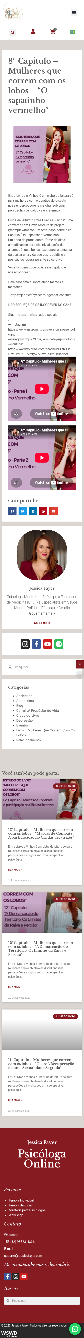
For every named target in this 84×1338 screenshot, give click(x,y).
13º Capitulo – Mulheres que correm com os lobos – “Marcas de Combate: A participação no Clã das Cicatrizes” (41, 833)
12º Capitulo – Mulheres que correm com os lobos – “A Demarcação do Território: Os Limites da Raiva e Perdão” (40, 949)
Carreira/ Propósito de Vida (37, 710)
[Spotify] (58, 644)
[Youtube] (47, 644)
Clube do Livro (27, 715)
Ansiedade (24, 696)
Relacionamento (28, 740)
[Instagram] (25, 644)
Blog (19, 706)
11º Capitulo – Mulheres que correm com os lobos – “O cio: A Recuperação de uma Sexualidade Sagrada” (41, 1064)
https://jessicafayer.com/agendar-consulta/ (42, 295)
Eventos (22, 725)
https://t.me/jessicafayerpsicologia (50, 339)
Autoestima (25, 701)
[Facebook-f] (36, 644)
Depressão (24, 720)
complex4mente (22, 230)
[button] (74, 12)
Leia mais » (15, 869)
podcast (24, 272)
